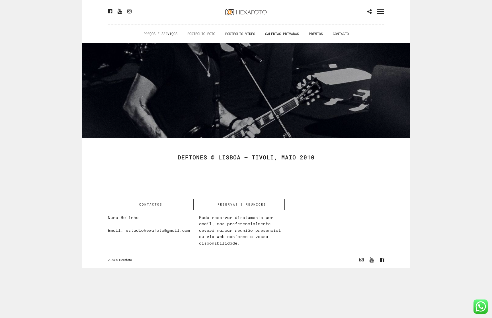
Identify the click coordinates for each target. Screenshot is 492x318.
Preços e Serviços (160, 33)
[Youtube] (120, 11)
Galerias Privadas (282, 33)
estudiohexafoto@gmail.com (158, 230)
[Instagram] (129, 11)
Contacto (341, 33)
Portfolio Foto (201, 33)
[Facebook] (110, 11)
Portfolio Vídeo (240, 33)
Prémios (316, 33)
